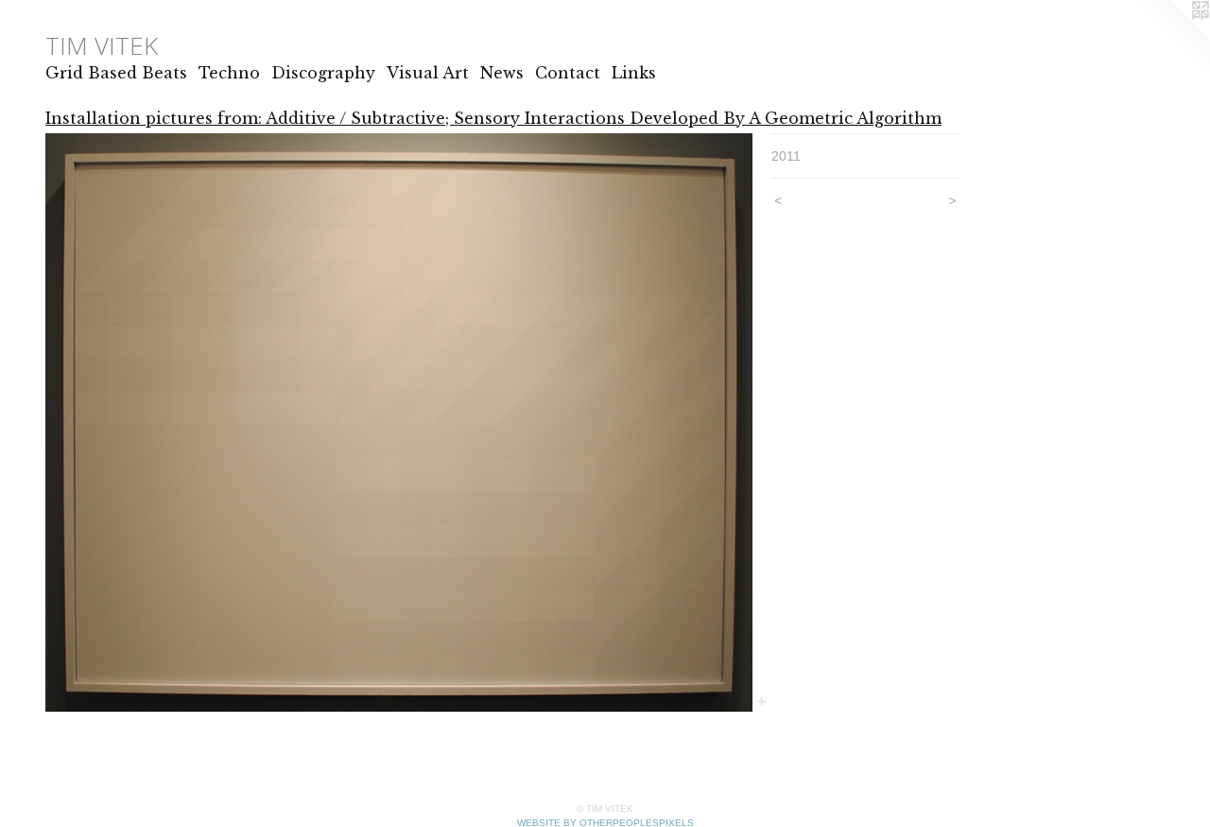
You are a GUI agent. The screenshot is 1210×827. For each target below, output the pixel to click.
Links (634, 72)
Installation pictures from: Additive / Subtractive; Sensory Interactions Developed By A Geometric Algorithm (493, 118)
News (502, 72)
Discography (323, 72)
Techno (229, 72)
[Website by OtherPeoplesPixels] (1172, 38)
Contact (567, 72)
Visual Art (428, 72)
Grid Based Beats (116, 72)
